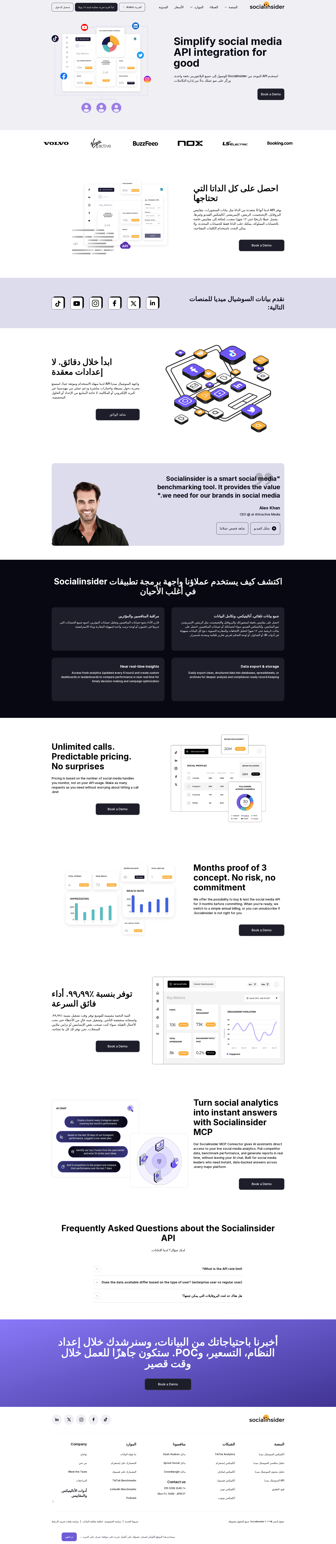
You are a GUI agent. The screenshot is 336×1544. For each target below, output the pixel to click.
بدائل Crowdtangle (175, 1471)
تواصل (83, 1454)
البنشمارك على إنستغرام (123, 1462)
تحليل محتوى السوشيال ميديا (269, 1471)
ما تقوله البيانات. (128, 1454)
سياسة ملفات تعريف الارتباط (65, 1521)
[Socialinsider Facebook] (93, 1420)
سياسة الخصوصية (112, 1521)
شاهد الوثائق (118, 414)
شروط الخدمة (131, 1521)
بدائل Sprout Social (174, 1462)
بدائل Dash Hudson (174, 1454)
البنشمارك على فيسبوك (124, 1471)
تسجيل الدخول (62, 7)
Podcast (131, 1497)
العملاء (214, 7)
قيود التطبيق (278, 1489)
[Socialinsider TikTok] (106, 1420)
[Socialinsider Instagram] (81, 1420)
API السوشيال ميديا (274, 1480)
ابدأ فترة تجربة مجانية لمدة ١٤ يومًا (96, 7)
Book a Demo (271, 94)
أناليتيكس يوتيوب (226, 1497)
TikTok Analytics (225, 1454)
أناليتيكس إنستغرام (225, 1462)
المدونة (163, 7)
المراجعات (81, 1480)
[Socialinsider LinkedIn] (57, 1420)
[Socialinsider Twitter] (69, 1420)
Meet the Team (77, 1471)
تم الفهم (69, 1536)
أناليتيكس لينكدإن (226, 1471)
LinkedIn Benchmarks (123, 1489)
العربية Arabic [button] (134, 7)
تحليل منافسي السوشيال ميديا (269, 1462)
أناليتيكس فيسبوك (226, 1480)
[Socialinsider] (267, 5)
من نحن (83, 1462)
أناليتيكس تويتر (227, 1489)
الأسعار (179, 7)
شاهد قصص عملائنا (232, 528)
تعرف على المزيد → (90, 1536)
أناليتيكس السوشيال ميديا (271, 1454)
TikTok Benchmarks (124, 1480)
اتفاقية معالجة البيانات (92, 1521)
